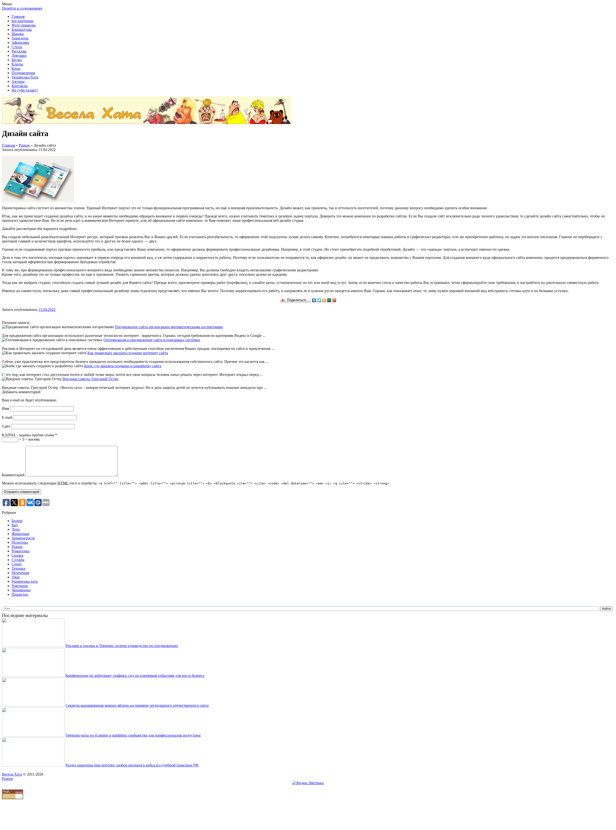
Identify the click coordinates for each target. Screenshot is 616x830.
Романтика (20, 551)
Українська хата (25, 581)
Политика (20, 542)
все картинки (22, 21)
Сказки (17, 555)
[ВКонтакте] (314, 300)
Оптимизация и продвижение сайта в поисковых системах (151, 340)
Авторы (18, 81)
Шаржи (18, 34)
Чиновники (21, 590)
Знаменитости (23, 538)
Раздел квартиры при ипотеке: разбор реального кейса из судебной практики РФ (132, 765)
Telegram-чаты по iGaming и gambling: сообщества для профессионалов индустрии (133, 735)
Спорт (17, 564)
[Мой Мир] (329, 300)
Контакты (20, 86)
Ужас (16, 577)
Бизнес (17, 521)
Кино (16, 68)
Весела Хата (12, 774)
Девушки (19, 55)
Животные (20, 534)
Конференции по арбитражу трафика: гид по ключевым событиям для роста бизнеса (134, 675)
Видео (17, 60)
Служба (18, 560)
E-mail (7, 417)
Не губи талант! (25, 90)
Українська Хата (25, 77)
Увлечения (20, 573)
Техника (18, 568)
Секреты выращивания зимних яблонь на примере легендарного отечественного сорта (137, 705)
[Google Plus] (334, 300)
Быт (15, 525)
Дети (16, 529)
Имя (5, 408)
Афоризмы (20, 42)
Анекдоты (20, 38)
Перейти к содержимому (22, 8)
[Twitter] (319, 300)
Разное (24, 145)
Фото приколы (24, 25)
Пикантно (20, 594)
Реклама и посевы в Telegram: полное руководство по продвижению (121, 646)
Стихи (17, 47)
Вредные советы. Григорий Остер (90, 379)
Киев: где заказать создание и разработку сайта (122, 366)
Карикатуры (22, 29)
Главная (18, 16)
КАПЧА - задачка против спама (29, 435)
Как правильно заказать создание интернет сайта (127, 353)
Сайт (6, 426)
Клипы (17, 64)
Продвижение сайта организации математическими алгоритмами (169, 327)
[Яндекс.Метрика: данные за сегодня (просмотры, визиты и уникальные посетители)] (308, 783)
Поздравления (23, 73)
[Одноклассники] (324, 300)
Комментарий (13, 475)
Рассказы (19, 51)
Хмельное (20, 586)
